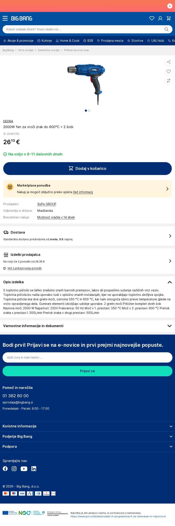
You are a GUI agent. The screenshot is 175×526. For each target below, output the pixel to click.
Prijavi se (87, 371)
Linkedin (33, 468)
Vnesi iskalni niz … (34, 29)
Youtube (23, 468)
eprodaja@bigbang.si (18, 402)
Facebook (5, 468)
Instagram (14, 468)
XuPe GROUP (46, 204)
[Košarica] (168, 18)
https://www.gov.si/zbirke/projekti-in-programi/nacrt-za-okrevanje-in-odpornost (118, 516)
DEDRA (8, 121)
